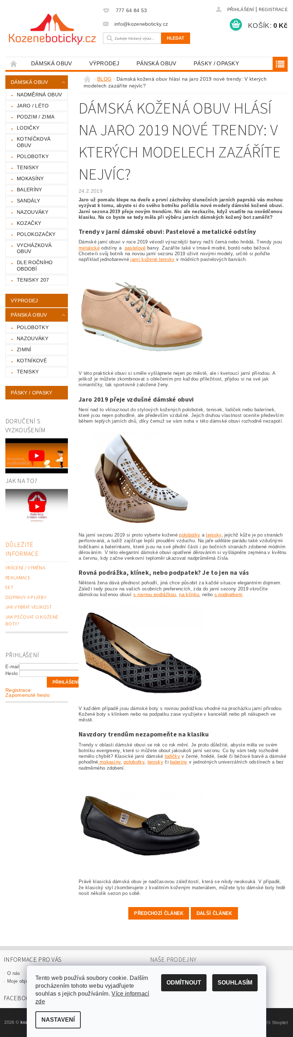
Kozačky (29, 223)
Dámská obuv (51, 63)
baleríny (179, 762)
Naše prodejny (173, 959)
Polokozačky (36, 234)
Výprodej (104, 63)
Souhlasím (235, 983)
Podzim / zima (35, 117)
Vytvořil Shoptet (271, 1022)
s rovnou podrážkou (154, 594)
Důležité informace (22, 549)
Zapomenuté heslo (27, 695)
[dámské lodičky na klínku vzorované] (141, 651)
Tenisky (28, 167)
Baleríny (29, 189)
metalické (89, 248)
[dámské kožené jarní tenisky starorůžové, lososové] (141, 316)
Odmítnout (184, 983)
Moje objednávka (25, 981)
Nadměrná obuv (39, 94)
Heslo (11, 673)
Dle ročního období (35, 266)
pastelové (135, 248)
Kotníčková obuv (33, 142)
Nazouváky (32, 212)
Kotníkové (32, 360)
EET (9, 587)
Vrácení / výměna (25, 568)
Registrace (273, 9)
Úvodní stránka (14, 63)
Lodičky (28, 128)
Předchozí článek (158, 913)
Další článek (214, 913)
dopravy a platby (25, 597)
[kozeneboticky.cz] (52, 29)
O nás (13, 973)
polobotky (189, 535)
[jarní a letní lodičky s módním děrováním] (141, 477)
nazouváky (32, 338)
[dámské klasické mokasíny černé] (141, 824)
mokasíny (109, 762)
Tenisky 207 (33, 280)
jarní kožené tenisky (152, 259)
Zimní (24, 349)
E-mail (12, 666)
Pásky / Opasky (216, 63)
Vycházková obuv (34, 248)
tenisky (213, 535)
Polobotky (33, 156)
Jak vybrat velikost (28, 607)
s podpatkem (228, 594)
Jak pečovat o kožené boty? (31, 621)
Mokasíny (30, 178)
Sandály (28, 200)
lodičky (172, 756)
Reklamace (17, 578)
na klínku (189, 594)
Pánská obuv (156, 63)
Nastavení (58, 1020)
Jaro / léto (33, 106)
